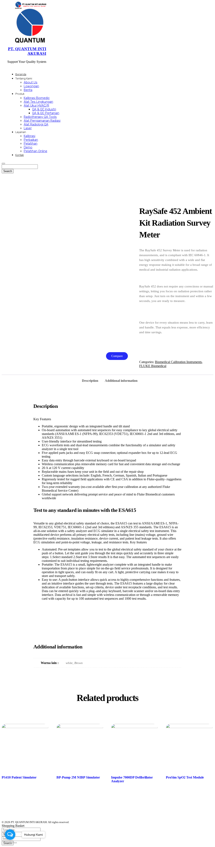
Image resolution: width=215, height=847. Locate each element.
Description (90, 380)
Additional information (121, 380)
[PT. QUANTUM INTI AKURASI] (30, 5)
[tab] (90, 379)
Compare (117, 356)
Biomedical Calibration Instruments (178, 362)
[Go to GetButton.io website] (10, 842)
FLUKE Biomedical (152, 366)
